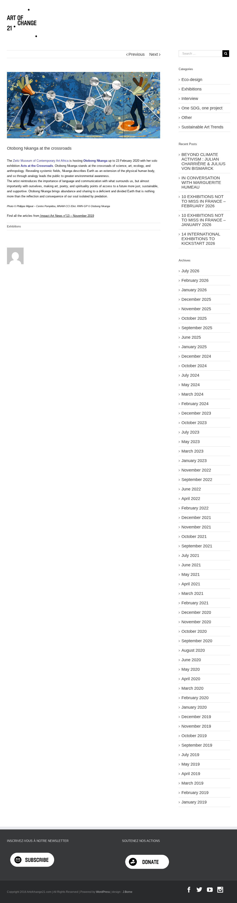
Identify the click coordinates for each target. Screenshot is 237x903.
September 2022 (196, 479)
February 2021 (195, 603)
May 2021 (190, 574)
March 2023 (192, 451)
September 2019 (196, 745)
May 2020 (190, 669)
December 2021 (196, 517)
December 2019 (196, 716)
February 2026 (195, 280)
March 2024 (192, 394)
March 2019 (192, 783)
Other (186, 117)
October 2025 (194, 318)
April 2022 (190, 498)
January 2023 (194, 460)
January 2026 (194, 290)
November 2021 (196, 527)
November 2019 (196, 726)
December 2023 (196, 413)
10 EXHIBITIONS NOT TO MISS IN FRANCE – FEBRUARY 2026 (203, 201)
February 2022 (195, 508)
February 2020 (195, 697)
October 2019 (194, 735)
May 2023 (190, 441)
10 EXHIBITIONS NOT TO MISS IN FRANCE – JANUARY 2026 (203, 220)
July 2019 (190, 754)
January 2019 (194, 802)
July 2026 (190, 271)
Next (153, 54)
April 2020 (190, 678)
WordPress (103, 892)
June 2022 (191, 489)
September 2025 (196, 328)
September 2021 (196, 546)
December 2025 (196, 299)
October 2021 (194, 536)
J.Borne (127, 892)
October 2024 (194, 365)
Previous (136, 54)
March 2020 (192, 688)
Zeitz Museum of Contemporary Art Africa (41, 160)
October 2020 (194, 631)
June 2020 (191, 660)
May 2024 (190, 384)
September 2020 (196, 641)
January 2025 (194, 346)
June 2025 (191, 337)
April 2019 (190, 773)
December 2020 (196, 612)
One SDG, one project (201, 108)
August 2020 (193, 650)
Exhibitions (14, 226)
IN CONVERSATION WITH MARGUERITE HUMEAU (201, 182)
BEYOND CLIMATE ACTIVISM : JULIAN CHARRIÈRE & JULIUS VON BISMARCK (203, 161)
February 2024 (195, 403)
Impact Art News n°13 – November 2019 (67, 215)
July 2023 (190, 432)
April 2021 (190, 584)
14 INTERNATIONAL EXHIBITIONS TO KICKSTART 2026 (200, 239)
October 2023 (194, 422)
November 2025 (196, 309)
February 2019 (195, 792)
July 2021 (190, 555)
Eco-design (191, 79)
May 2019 (190, 764)
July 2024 (190, 375)
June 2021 (191, 565)
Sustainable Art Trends (202, 127)
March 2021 (192, 593)
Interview (189, 98)
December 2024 (196, 356)
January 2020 (194, 707)
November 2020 (196, 622)
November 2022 (196, 470)
